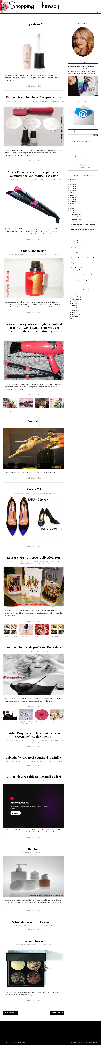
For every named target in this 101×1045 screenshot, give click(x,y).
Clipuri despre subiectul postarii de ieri (34, 776)
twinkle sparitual (58, 761)
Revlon (45, 254)
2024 (71, 184)
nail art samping (55, 101)
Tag (47, 28)
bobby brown (47, 945)
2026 (71, 179)
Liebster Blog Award (41, 722)
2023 (71, 186)
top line (51, 925)
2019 (71, 195)
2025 (71, 182)
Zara (53, 493)
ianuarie (74, 316)
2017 (71, 199)
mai (73, 308)
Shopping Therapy (19, 1042)
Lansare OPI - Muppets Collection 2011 (33, 557)
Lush (32, 740)
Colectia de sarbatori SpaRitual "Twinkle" (33, 757)
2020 (71, 193)
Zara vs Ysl (34, 489)
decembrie (75, 214)
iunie (73, 305)
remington (33, 181)
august (74, 301)
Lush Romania (46, 740)
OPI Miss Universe (40, 561)
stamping (34, 103)
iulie (73, 303)
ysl (50, 493)
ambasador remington (39, 179)
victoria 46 (44, 493)
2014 (71, 206)
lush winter (55, 740)
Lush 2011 (38, 740)
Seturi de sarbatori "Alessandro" (34, 922)
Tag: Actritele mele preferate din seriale (34, 647)
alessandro (44, 925)
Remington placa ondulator (29, 337)
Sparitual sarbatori (44, 761)
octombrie (75, 297)
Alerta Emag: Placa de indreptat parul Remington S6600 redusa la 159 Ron (34, 174)
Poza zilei (33, 421)
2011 (71, 212)
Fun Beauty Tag (57, 722)
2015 (71, 204)
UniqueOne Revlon (33, 251)
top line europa (29, 563)
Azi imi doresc (33, 941)
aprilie (74, 310)
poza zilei (47, 425)
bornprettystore (37, 101)
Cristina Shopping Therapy (30, 28)
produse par (38, 254)
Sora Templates (78, 1042)
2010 (71, 319)
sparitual (33, 761)
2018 (71, 197)
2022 (71, 188)
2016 (71, 201)
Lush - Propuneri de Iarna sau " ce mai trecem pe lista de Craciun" (33, 734)
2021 (71, 190)
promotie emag (57, 179)
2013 (71, 208)
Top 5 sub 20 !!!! (33, 24)
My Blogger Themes (91, 1042)
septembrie (75, 299)
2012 (71, 210)
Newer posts (11, 1013)
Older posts (56, 1013)
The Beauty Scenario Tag (10, 722)
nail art (46, 101)
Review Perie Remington (57, 410)
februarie (75, 314)
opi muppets (50, 561)
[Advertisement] (51, 1028)
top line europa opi (42, 563)
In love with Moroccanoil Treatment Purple (81, 66)
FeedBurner (87, 167)
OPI (62, 101)
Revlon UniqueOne (55, 254)
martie (74, 312)
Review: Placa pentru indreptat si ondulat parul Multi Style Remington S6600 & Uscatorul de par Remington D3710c (33, 327)
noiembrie (75, 217)
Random (33, 849)
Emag (49, 179)
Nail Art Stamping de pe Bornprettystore (33, 97)
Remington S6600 (45, 337)
